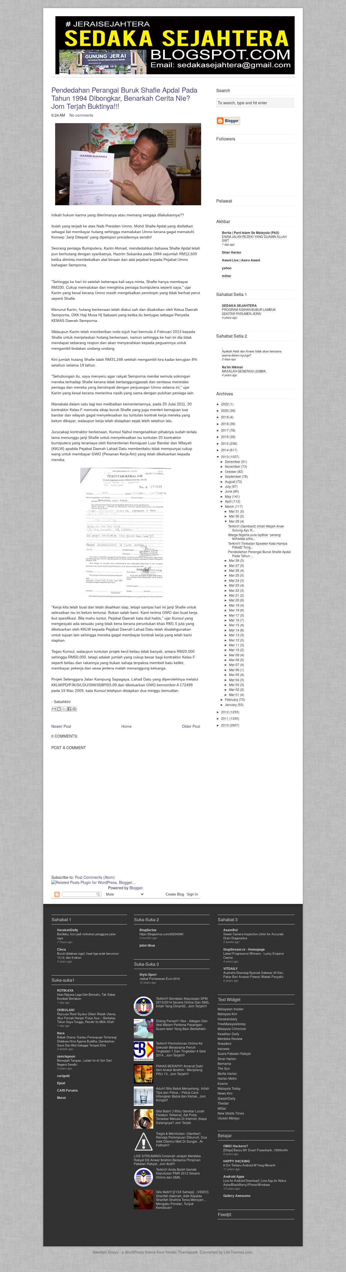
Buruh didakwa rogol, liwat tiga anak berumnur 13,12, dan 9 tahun (88, 955)
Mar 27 (234, 565)
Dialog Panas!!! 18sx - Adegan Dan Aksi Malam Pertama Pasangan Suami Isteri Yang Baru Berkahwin (182, 1024)
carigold (63, 1075)
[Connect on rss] (290, 23)
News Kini (225, 1093)
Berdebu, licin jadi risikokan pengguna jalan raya (86, 936)
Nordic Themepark (182, 1252)
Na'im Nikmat (232, 367)
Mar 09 (234, 654)
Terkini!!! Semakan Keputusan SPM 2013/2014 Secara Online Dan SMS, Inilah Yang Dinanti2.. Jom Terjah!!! (182, 1002)
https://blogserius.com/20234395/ (161, 934)
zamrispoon (66, 1056)
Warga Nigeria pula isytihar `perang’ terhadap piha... (254, 536)
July (228, 486)
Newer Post (61, 726)
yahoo (226, 267)
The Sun (224, 1068)
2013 (225, 456)
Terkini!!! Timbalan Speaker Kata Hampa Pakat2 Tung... (257, 545)
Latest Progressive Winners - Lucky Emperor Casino (253, 955)
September (233, 476)
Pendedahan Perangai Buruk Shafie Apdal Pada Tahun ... (259, 553)
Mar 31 (234, 511)
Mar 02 (234, 689)
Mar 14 (234, 630)
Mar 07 (234, 664)
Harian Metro (227, 1078)
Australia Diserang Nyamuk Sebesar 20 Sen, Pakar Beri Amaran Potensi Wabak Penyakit (253, 974)
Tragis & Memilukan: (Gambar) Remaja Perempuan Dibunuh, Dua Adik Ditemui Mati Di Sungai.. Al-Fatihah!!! (181, 1139)
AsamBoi (230, 929)
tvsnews (223, 1048)
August (230, 481)
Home (126, 726)
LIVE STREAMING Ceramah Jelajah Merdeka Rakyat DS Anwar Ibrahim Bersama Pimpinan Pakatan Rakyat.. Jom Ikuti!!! (167, 1159)
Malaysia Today (229, 1088)
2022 (225, 404)
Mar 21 (234, 595)
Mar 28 (234, 560)
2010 (225, 725)
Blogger (135, 887)
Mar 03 (234, 684)
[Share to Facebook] (69, 709)
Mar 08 (234, 659)
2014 (225, 449)
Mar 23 (234, 585)
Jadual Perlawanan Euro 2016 (159, 978)
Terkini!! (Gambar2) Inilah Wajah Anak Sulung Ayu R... (256, 528)
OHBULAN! (66, 1009)
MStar (222, 1108)
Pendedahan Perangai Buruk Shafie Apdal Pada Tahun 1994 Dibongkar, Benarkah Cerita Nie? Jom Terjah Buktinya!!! (124, 98)
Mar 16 (234, 620)
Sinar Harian (231, 252)
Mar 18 (234, 610)
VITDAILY (230, 968)
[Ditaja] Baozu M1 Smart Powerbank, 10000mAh (255, 1150)
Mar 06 (234, 669)
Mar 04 (234, 679)
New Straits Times (231, 1113)
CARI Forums (67, 1090)
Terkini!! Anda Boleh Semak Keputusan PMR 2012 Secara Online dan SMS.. (178, 1173)
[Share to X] (64, 709)
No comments (81, 115)
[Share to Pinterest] (74, 709)
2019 (225, 417)
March (230, 506)
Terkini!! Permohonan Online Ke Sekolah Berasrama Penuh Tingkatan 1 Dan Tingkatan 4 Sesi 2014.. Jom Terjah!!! (181, 1049)
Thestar (223, 1103)
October (231, 471)
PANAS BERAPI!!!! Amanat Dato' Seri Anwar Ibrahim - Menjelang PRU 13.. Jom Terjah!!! (179, 1070)
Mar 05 (234, 674)
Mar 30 (234, 516)
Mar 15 (234, 624)
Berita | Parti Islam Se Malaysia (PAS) (250, 232)
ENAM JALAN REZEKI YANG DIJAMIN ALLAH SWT (254, 238)
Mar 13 (234, 634)
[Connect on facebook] (281, 23)
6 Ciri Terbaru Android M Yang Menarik (249, 1165)
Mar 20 (234, 600)
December (233, 461)
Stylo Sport (148, 974)
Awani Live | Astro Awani (241, 260)
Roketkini (224, 1043)
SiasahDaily (226, 1098)
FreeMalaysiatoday (232, 1023)
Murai (61, 1097)
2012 (225, 711)
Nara (61, 1033)
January (231, 704)
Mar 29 (234, 521)
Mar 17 (234, 615)
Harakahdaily (227, 1019)
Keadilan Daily (228, 1033)
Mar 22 (234, 590)
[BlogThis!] (59, 709)
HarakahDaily (67, 929)
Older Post (191, 726)
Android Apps (233, 1176)
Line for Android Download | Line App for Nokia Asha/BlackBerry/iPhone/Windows (254, 1182)
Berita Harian (227, 1073)
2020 (225, 410)
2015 (225, 443)
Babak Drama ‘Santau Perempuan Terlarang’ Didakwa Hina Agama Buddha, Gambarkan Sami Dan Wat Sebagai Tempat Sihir (87, 1041)
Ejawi (61, 1083)
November (233, 466)
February (232, 699)
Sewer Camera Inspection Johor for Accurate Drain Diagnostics (253, 936)
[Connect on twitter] (273, 23)
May (228, 496)
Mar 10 (234, 649)
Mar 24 (234, 580)
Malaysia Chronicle (232, 1028)
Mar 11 (234, 644)
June (229, 491)
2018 (225, 423)
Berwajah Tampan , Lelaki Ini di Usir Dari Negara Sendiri (84, 1062)
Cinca (61, 949)
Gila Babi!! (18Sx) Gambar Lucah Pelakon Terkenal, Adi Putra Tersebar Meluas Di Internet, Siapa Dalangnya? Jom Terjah (181, 1117)
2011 (225, 718)
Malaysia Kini (227, 1013)
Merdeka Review (230, 1038)
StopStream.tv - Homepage (244, 949)
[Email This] (53, 709)
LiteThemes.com (238, 1252)
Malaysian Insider (231, 1009)
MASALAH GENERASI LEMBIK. (244, 371)
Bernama (224, 1063)
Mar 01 (234, 694)
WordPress (134, 1252)
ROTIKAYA (65, 990)
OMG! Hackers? (235, 1145)
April (228, 501)
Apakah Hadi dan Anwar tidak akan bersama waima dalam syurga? (251, 353)
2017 (225, 430)
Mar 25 (234, 575)
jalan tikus (147, 945)
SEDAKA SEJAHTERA (239, 305)
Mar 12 (234, 640)
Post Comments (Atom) (95, 877)
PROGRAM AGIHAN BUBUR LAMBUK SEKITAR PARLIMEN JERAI (249, 311)
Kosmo (223, 1083)
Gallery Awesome (237, 1195)
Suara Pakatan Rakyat (234, 1053)
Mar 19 (234, 605)
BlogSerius (148, 929)
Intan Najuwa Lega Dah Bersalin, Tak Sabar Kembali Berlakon (86, 996)
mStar (226, 275)
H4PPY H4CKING (236, 1161)
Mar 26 (234, 570)
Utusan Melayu (229, 1118)
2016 (225, 436)
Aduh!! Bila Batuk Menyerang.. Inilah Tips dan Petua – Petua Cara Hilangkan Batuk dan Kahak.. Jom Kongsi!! (182, 1094)
